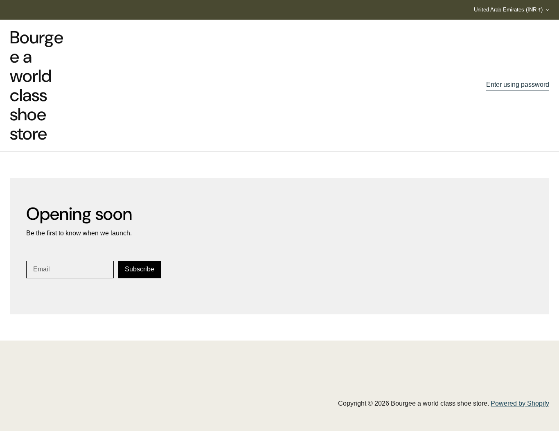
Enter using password (517, 84)
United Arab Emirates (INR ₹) (508, 10)
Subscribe (139, 269)
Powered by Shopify (520, 403)
